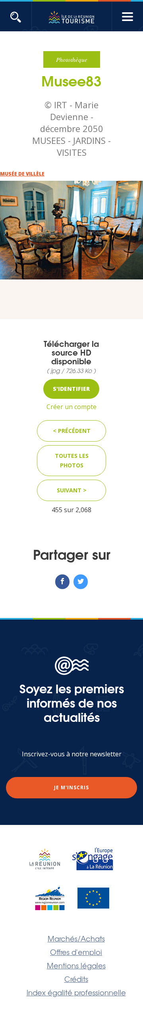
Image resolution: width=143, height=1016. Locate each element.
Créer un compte (71, 406)
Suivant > (72, 490)
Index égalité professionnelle (76, 992)
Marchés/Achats (76, 938)
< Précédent (72, 430)
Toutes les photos (72, 460)
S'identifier (71, 388)
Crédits (76, 979)
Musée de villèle (22, 173)
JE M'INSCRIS (71, 787)
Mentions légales (76, 965)
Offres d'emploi (76, 952)
